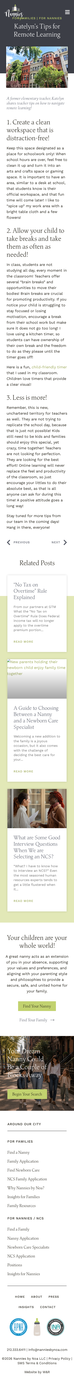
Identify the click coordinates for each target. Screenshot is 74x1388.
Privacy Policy (59, 1359)
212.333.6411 (16, 1350)
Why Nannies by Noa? (25, 1187)
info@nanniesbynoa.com (47, 1350)
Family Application (23, 1161)
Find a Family (18, 1229)
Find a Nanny (18, 1152)
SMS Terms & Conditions (37, 1363)
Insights (26, 1307)
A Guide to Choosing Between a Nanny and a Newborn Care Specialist (36, 717)
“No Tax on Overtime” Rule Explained (30, 591)
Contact (48, 1307)
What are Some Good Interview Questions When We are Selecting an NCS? (37, 847)
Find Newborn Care (23, 1170)
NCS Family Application (27, 1178)
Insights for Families (23, 1196)
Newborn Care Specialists (28, 1247)
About (36, 1296)
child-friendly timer (49, 367)
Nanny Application (23, 1238)
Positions (14, 1264)
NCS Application (21, 1256)
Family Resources (21, 1205)
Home (20, 1296)
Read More (23, 641)
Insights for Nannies (23, 1273)
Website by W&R (37, 1372)
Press (54, 1296)
